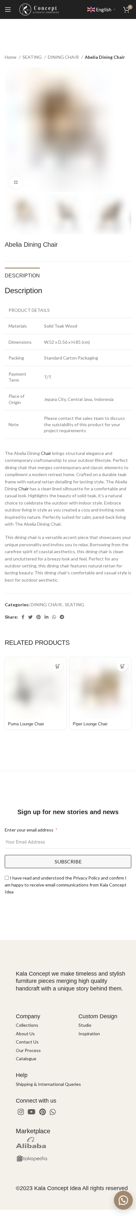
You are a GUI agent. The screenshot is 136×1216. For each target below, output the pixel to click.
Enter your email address (29, 829)
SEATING (32, 57)
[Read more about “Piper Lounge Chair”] (122, 666)
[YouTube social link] (31, 1111)
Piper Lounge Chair (90, 724)
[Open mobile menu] (8, 9)
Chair (46, 453)
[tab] (22, 275)
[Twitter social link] (30, 617)
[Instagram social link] (21, 1111)
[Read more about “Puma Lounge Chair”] (57, 666)
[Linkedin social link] (46, 617)
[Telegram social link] (62, 617)
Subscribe (68, 861)
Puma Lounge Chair (26, 724)
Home (11, 57)
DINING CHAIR (64, 57)
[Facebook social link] (23, 617)
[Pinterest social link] (38, 617)
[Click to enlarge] (15, 182)
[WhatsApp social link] (54, 617)
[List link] (42, 1025)
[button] (123, 1200)
